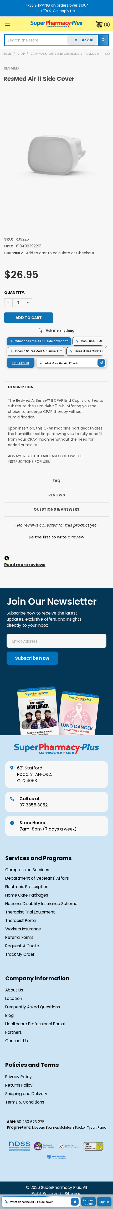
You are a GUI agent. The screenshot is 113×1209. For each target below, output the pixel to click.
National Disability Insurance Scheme (41, 903)
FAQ (56, 480)
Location (13, 998)
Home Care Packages (26, 895)
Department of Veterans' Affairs (37, 878)
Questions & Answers (56, 509)
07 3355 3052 (33, 802)
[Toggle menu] (7, 23)
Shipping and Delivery (26, 1093)
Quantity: (14, 292)
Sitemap (73, 1193)
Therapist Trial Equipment (30, 912)
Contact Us (16, 1041)
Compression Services (27, 870)
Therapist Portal (21, 920)
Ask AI (87, 40)
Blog (9, 1015)
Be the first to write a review (56, 537)
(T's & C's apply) (56, 10)
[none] (56, 154)
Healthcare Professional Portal (35, 1024)
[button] (56, 536)
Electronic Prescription (26, 886)
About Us (14, 990)
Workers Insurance (23, 929)
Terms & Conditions (24, 1102)
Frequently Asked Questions (32, 1007)
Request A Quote (22, 946)
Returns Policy (19, 1085)
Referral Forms (19, 937)
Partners (13, 1032)
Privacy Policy (18, 1076)
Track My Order (19, 954)
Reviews (56, 495)
